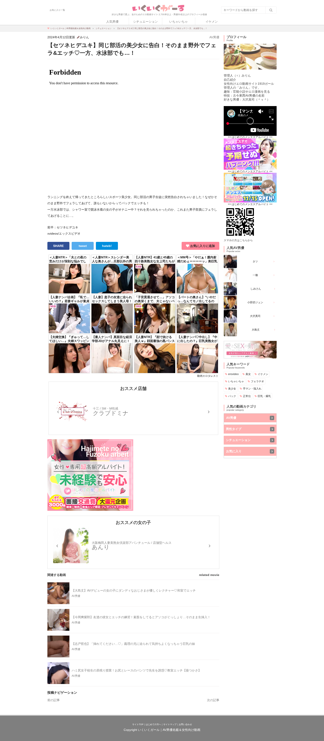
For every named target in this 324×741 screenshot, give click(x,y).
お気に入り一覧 (57, 10)
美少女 (232, 388)
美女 (248, 374)
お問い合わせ (185, 724)
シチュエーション (145, 21)
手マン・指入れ (252, 388)
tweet (83, 246)
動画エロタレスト (207, 375)
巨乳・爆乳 (264, 396)
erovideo (233, 374)
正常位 (247, 396)
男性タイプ (233, 429)
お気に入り (234, 451)
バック (232, 396)
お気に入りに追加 (202, 246)
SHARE (58, 246)
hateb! (107, 246)
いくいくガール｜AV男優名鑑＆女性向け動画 (169, 730)
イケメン (211, 21)
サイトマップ (170, 724)
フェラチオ (257, 381)
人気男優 (112, 21)
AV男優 (214, 37)
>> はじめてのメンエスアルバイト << (250, 137)
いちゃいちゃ (178, 21)
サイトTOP (137, 724)
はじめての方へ (153, 724)
